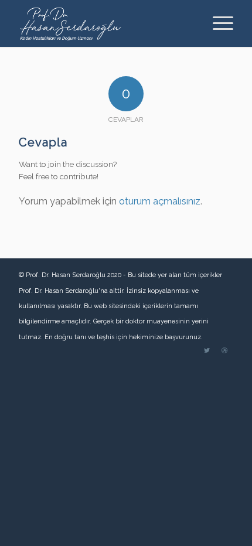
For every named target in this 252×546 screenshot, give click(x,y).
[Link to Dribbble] (224, 351)
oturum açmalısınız (159, 201)
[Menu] (217, 23)
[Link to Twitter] (207, 351)
